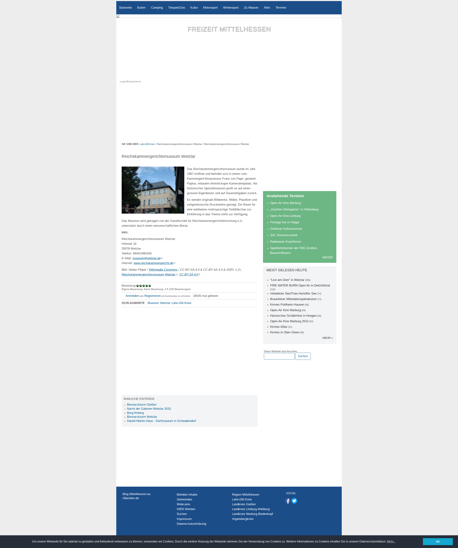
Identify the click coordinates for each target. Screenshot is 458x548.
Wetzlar (165, 303)
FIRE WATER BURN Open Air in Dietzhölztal (300, 285)
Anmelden (132, 296)
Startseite (125, 7)
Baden (141, 7)
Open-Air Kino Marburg (285, 203)
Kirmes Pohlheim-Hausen (287, 304)
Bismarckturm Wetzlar (142, 416)
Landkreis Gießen (244, 504)
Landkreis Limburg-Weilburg (251, 509)
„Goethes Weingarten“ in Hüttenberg (294, 209)
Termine (281, 7)
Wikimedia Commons (163, 269)
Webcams (183, 504)
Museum (153, 303)
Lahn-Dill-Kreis (147, 144)
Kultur (194, 7)
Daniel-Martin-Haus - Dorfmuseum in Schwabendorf (161, 421)
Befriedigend (143, 285)
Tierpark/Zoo (176, 7)
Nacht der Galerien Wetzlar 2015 (149, 408)
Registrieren (152, 296)
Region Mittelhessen (245, 494)
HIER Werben (186, 509)
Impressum (184, 519)
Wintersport (231, 7)
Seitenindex (184, 499)
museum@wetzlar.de (147, 258)
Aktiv (267, 7)
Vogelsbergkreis (243, 519)
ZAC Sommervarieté (283, 235)
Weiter (327, 257)
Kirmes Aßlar (279, 326)
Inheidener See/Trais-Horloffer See (293, 293)
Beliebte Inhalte (187, 494)
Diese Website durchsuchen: (281, 351)
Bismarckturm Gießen (141, 404)
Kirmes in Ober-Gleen (284, 332)
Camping (157, 7)
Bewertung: (129, 285)
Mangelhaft (137, 285)
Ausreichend (140, 285)
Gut (146, 285)
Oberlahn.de (131, 498)
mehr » (328, 337)
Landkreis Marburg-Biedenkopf (252, 514)
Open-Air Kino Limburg (285, 216)
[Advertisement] (229, 115)
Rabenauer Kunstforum (285, 241)
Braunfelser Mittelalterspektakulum (293, 299)
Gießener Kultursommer (286, 228)
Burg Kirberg (135, 413)
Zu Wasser (251, 7)
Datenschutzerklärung (191, 523)
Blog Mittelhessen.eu (136, 494)
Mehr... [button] (391, 541)
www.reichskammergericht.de (153, 263)
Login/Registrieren (130, 81)
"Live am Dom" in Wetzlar (287, 280)
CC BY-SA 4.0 (188, 274)
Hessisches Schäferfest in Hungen (293, 315)
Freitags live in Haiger (284, 222)
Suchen (182, 514)
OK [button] (438, 541)
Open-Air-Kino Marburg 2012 (289, 321)
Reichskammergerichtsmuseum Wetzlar (148, 274)
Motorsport (210, 7)
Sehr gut (149, 285)
